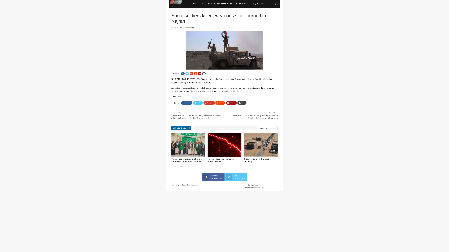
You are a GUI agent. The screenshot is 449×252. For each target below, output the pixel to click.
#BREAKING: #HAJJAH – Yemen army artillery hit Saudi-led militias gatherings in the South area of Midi (196, 116)
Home (194, 4)
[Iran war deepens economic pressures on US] (225, 144)
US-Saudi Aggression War (220, 4)
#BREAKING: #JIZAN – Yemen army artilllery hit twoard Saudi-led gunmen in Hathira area (254, 116)
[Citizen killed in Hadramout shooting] (261, 144)
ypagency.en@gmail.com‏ (254, 187)
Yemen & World (243, 4)
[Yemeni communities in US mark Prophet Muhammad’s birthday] (188, 144)
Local (202, 4)
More (263, 4)
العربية (255, 4)
